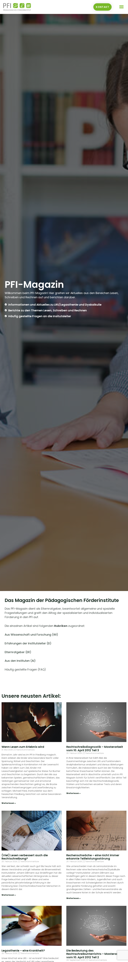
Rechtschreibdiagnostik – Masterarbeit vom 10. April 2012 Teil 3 (94, 748)
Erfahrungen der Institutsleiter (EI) (28, 643)
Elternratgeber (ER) (18, 652)
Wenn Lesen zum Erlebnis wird (23, 747)
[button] (121, 6)
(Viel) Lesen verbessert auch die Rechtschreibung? (25, 857)
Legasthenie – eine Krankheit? (23, 950)
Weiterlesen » (9, 803)
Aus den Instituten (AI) (20, 661)
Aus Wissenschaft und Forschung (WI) (31, 635)
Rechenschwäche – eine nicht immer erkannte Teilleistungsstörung (92, 857)
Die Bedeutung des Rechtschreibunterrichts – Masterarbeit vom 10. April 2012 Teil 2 (94, 954)
